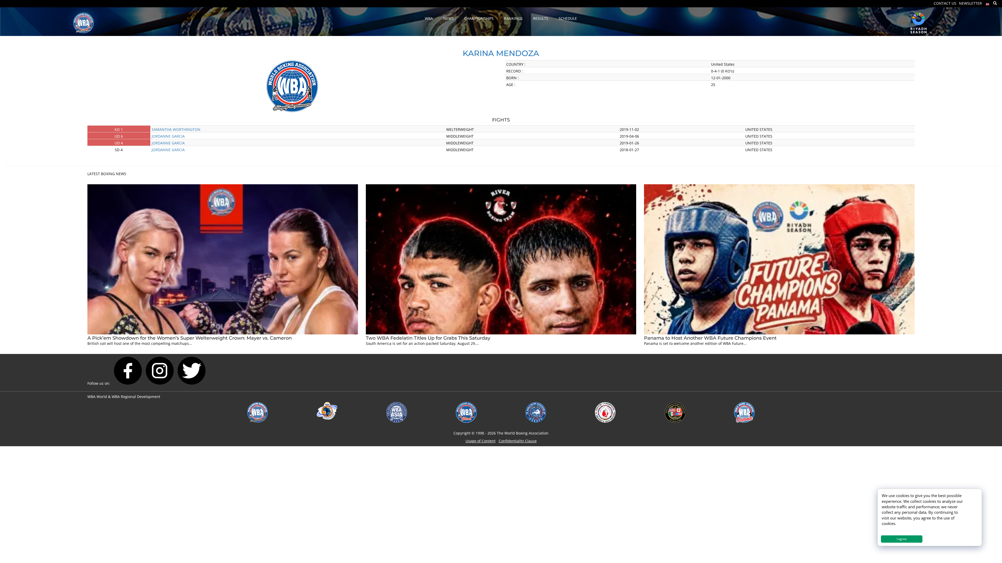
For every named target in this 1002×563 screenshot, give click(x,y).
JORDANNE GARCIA (168, 136)
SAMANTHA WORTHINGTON (176, 129)
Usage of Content (481, 440)
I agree (902, 539)
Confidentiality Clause (518, 440)
